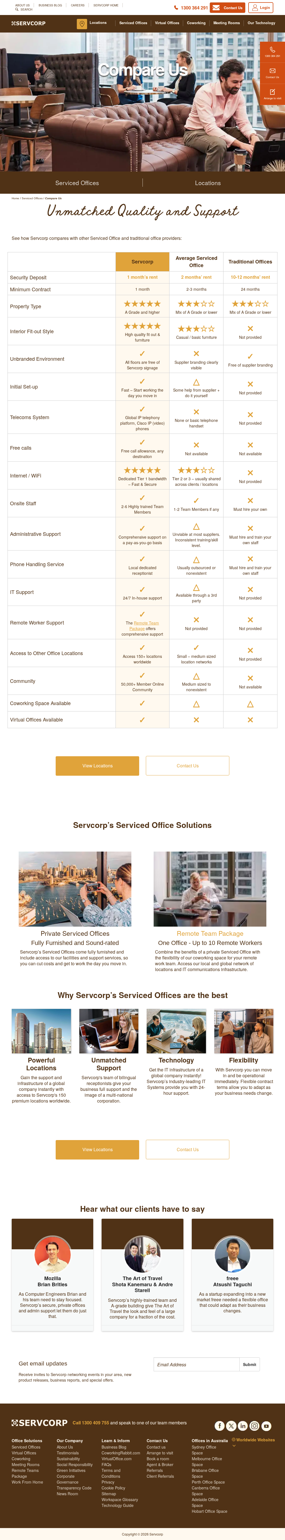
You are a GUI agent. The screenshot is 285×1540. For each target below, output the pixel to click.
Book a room (158, 1458)
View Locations (97, 765)
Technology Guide (118, 1505)
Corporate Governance (67, 1479)
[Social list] (219, 1424)
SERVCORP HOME (106, 5)
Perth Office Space (208, 1482)
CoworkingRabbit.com (121, 1453)
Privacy (108, 1482)
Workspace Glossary (120, 1499)
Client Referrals (160, 1476)
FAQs (106, 1464)
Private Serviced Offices (75, 933)
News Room (67, 1493)
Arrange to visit (272, 98)
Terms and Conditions (111, 1473)
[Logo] (28, 23)
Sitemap (109, 1493)
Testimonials (68, 1453)
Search (26, 9)
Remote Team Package (144, 625)
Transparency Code (74, 1488)
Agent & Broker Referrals (160, 1467)
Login (265, 7)
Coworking (196, 23)
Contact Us (272, 77)
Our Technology (261, 23)
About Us (22, 5)
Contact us (156, 1447)
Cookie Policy (113, 1488)
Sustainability (68, 1458)
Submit (249, 1364)
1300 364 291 (194, 7)
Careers (78, 5)
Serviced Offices (133, 23)
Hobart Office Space (209, 1511)
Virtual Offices (167, 23)
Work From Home (27, 1482)
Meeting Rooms (226, 23)
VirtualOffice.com (117, 1458)
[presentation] (197, 1364)
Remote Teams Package (25, 1473)
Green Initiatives (71, 1470)
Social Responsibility (75, 1464)
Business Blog (50, 5)
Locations (98, 22)
